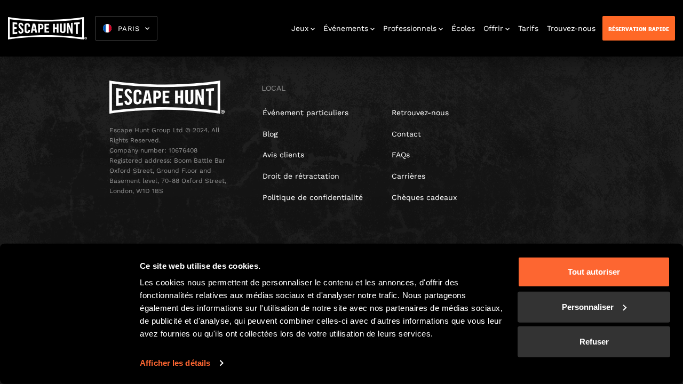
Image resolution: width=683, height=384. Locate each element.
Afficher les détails (175, 362)
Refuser (594, 341)
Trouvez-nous (571, 28)
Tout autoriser (594, 271)
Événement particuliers (305, 112)
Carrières (408, 176)
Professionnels (409, 28)
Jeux (299, 28)
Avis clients (283, 154)
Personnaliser (588, 306)
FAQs (401, 154)
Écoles (463, 28)
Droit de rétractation (301, 176)
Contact (406, 134)
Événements (345, 28)
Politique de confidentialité (313, 197)
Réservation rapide (638, 29)
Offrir (493, 28)
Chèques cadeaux (424, 197)
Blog (270, 134)
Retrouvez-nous (420, 112)
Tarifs (528, 28)
